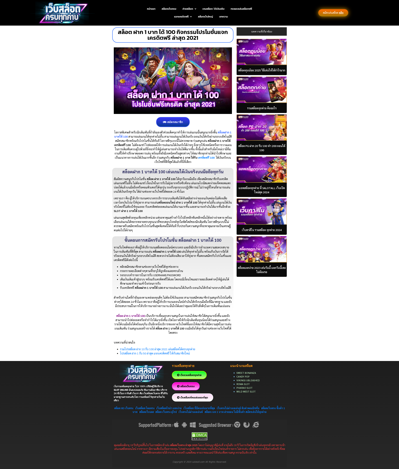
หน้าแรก (151, 9)
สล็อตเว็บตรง (169, 9)
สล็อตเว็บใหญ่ (205, 17)
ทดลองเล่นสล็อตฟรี (241, 9)
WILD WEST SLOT (246, 391)
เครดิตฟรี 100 (206, 157)
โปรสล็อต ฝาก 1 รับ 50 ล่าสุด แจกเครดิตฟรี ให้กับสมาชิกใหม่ (155, 353)
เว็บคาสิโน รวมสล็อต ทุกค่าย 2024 (262, 230)
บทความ (223, 17)
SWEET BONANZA (246, 372)
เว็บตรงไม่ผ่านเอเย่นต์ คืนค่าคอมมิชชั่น (238, 408)
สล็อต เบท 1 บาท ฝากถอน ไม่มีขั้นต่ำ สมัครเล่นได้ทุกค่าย (236, 412)
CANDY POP (243, 376)
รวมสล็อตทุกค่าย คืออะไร (261, 108)
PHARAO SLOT (244, 387)
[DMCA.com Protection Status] (199, 436)
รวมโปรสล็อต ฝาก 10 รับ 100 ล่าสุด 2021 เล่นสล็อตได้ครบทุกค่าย (157, 349)
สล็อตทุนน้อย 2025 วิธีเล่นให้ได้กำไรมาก (261, 70)
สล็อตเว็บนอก (146, 412)
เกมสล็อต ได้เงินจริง (213, 9)
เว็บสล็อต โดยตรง (144, 408)
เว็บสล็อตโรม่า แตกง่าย (169, 408)
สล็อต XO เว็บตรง (123, 408)
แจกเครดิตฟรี (181, 17)
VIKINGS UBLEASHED (248, 380)
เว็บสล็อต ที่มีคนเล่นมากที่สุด (199, 408)
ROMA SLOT (243, 384)
